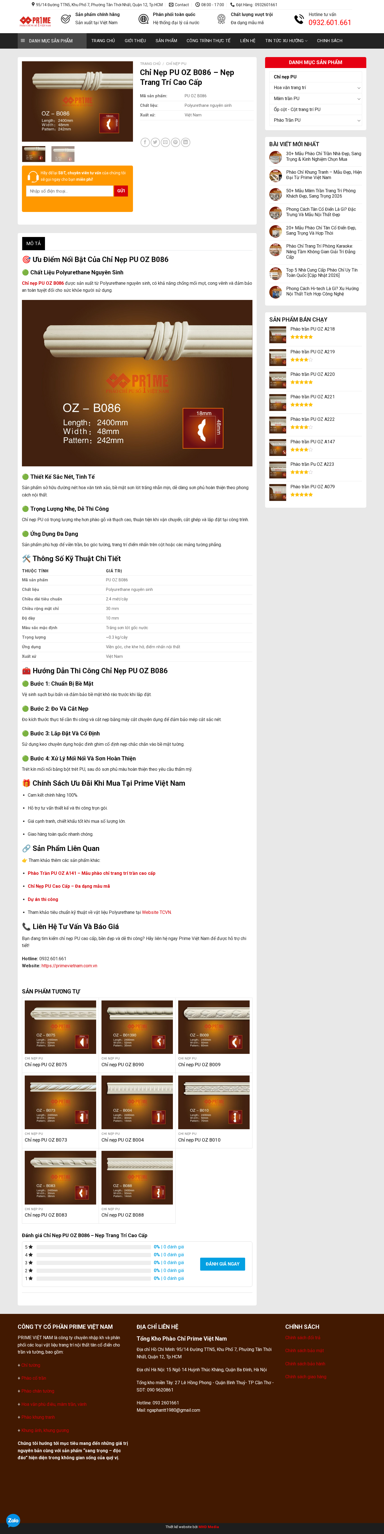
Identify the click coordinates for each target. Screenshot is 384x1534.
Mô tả (33, 243)
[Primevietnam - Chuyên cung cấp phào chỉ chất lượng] (35, 21)
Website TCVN (156, 912)
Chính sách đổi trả (302, 1337)
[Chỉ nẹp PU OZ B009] (214, 1027)
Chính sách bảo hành (305, 1363)
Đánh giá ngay (223, 1264)
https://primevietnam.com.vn (69, 965)
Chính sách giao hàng (305, 1376)
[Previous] (31, 101)
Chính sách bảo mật (304, 1350)
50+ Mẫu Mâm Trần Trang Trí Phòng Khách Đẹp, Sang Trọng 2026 (321, 193)
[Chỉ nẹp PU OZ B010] (214, 1102)
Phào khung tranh (38, 1417)
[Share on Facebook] (145, 142)
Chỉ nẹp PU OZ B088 (122, 1215)
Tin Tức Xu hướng (284, 40)
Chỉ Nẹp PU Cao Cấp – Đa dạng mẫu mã (69, 886)
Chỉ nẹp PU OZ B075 (46, 1064)
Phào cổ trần (33, 1378)
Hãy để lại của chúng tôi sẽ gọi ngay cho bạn (83, 176)
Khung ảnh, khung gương (45, 1430)
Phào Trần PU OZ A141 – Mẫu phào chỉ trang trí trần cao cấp (91, 873)
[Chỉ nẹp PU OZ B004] (137, 1102)
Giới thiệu (135, 40)
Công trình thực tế (209, 40)
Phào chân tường (37, 1391)
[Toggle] (359, 87)
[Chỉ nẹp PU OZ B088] (137, 1177)
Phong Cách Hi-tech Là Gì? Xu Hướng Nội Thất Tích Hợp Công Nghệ (322, 291)
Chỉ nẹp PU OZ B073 (46, 1140)
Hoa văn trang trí (290, 87)
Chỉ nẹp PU (285, 77)
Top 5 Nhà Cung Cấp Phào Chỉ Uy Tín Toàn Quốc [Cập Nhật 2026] (322, 272)
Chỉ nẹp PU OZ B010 (199, 1140)
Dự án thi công (43, 899)
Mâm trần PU (286, 98)
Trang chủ (103, 40)
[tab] (33, 243)
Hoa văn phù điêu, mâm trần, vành (53, 1404)
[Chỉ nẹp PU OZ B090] (137, 1027)
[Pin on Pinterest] (175, 142)
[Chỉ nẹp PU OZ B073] (60, 1102)
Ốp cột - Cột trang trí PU (297, 109)
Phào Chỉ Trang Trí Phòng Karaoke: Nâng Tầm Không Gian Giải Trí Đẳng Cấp (320, 251)
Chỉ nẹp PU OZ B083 (46, 1215)
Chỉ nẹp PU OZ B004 (122, 1140)
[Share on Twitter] (155, 142)
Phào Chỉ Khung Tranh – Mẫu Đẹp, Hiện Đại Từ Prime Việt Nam (324, 175)
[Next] (124, 101)
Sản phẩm (166, 40)
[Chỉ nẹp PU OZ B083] (60, 1177)
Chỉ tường (30, 1365)
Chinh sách (329, 40)
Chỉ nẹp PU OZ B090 (122, 1064)
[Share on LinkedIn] (185, 142)
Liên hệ (248, 40)
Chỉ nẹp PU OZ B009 (199, 1064)
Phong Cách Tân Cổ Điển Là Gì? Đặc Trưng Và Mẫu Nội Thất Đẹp (321, 212)
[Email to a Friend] (165, 142)
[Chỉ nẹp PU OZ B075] (60, 1027)
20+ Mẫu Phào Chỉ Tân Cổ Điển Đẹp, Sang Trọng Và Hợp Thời (321, 230)
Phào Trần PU (287, 120)
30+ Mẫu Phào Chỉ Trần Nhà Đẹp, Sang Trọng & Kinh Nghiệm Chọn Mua (323, 156)
